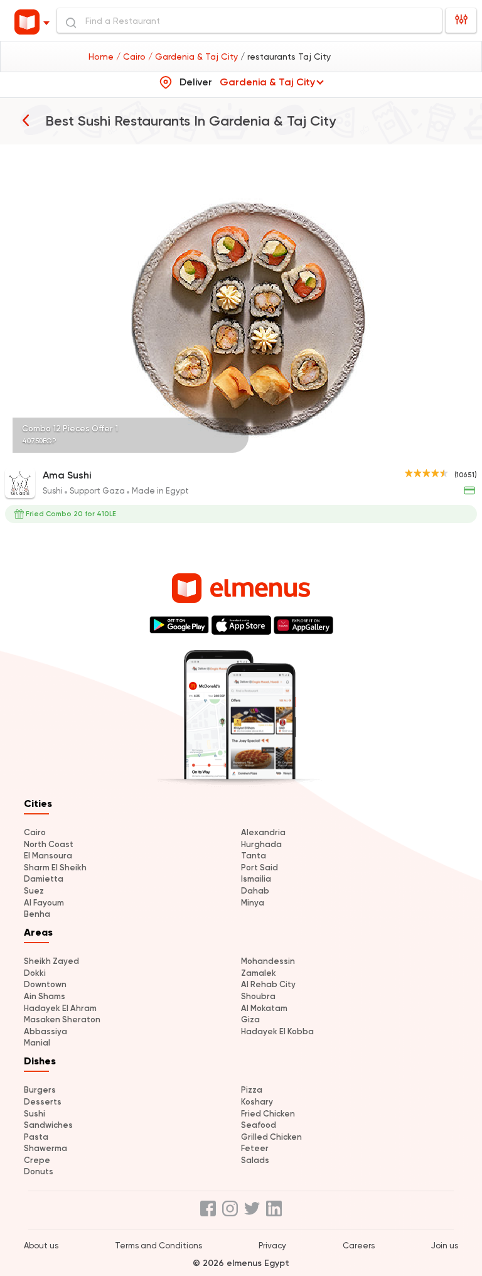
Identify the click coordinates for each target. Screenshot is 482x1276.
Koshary (257, 1101)
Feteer (255, 1148)
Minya (252, 902)
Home (102, 56)
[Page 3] (457, 452)
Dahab (255, 890)
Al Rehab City (268, 984)
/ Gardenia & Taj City (194, 56)
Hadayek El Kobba (277, 1031)
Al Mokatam (264, 1008)
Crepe (37, 1160)
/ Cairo (132, 56)
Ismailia (256, 879)
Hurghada (261, 844)
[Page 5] (467, 452)
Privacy (272, 1245)
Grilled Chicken (271, 1137)
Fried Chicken (268, 1113)
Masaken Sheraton (62, 1019)
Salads (255, 1160)
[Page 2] (452, 452)
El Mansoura (48, 855)
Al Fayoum (44, 902)
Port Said (259, 867)
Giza (250, 1019)
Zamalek (258, 973)
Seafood (258, 1125)
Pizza (251, 1090)
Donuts (38, 1171)
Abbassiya (45, 1031)
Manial (37, 1042)
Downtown (45, 984)
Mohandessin (268, 961)
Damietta (43, 879)
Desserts (43, 1101)
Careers (359, 1245)
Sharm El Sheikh (55, 867)
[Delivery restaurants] (25, 120)
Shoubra (258, 996)
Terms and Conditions (158, 1245)
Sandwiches (48, 1125)
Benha (37, 914)
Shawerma (45, 1148)
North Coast (48, 844)
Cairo (35, 832)
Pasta (36, 1137)
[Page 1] (447, 452)
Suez (34, 890)
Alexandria (263, 832)
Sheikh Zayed (51, 961)
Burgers (40, 1090)
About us (41, 1245)
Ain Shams (44, 996)
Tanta (253, 855)
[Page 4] (462, 452)
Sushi (34, 1113)
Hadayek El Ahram (60, 1008)
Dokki (35, 973)
